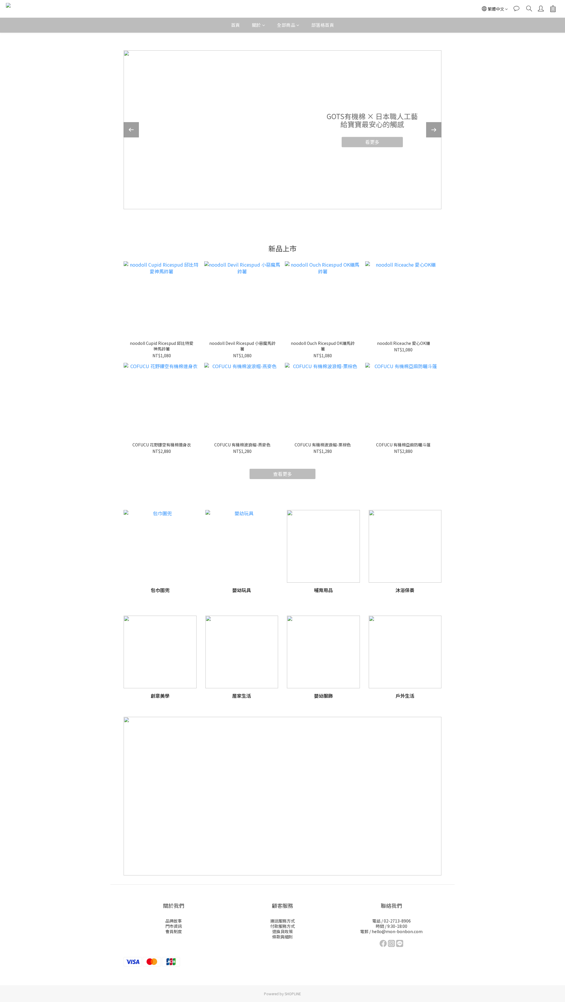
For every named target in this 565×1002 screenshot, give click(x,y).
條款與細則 (282, 937)
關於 (256, 25)
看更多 (372, 141)
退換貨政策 (282, 931)
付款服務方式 (282, 926)
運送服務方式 (282, 921)
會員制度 (173, 931)
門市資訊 (173, 926)
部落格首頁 (322, 25)
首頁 (235, 25)
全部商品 (286, 25)
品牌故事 (173, 921)
